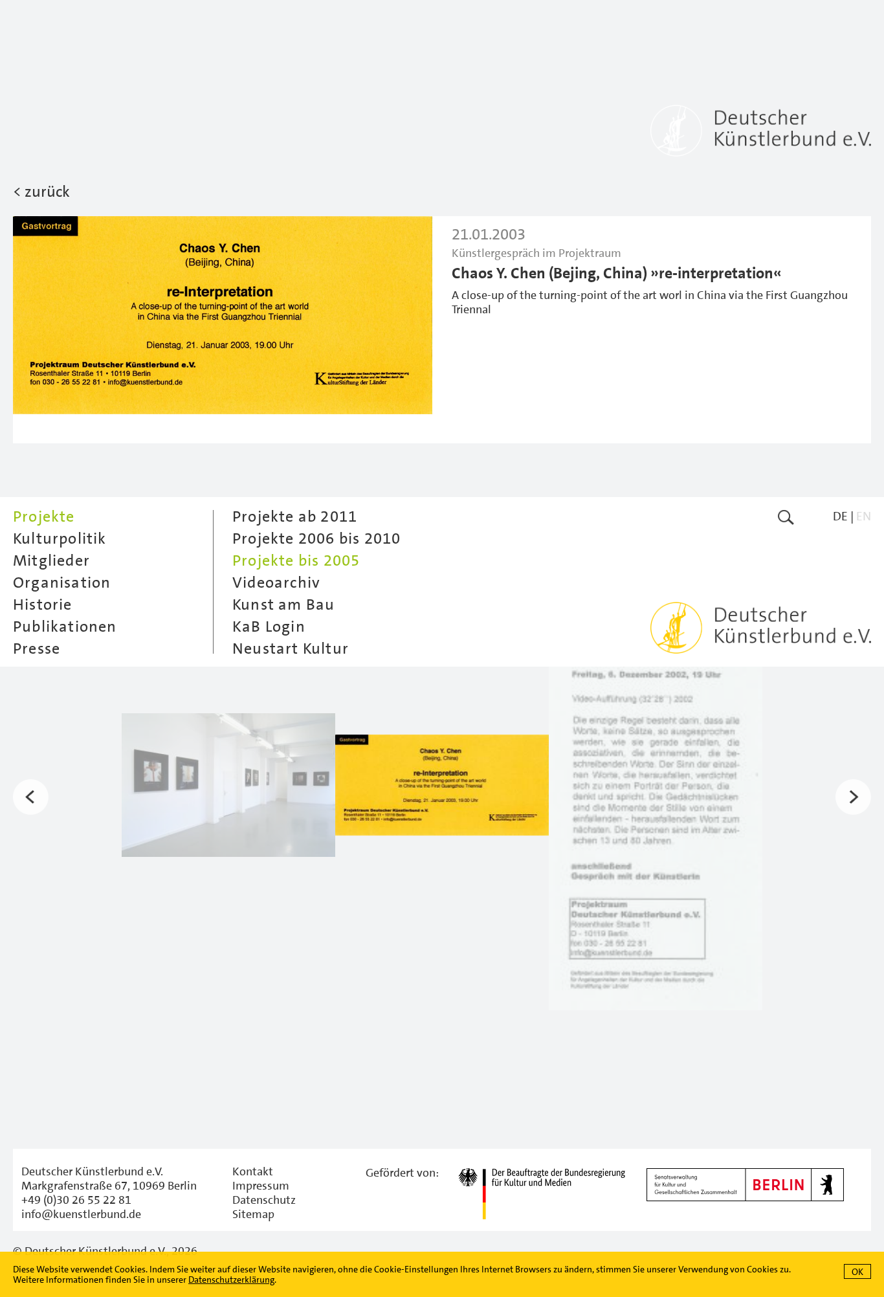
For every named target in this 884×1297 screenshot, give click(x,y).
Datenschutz (264, 1200)
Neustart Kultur (290, 648)
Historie (42, 604)
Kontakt (252, 1171)
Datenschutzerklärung (231, 1279)
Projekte (44, 516)
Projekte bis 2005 (296, 560)
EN (863, 516)
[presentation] (31, 797)
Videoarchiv (276, 582)
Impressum (260, 1185)
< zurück (41, 191)
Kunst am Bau (283, 604)
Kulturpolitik (60, 538)
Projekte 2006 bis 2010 (316, 538)
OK (857, 1272)
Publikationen (65, 626)
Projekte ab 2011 (294, 516)
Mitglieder (51, 560)
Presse (36, 648)
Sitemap (253, 1214)
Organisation (62, 582)
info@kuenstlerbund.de (81, 1214)
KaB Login (268, 626)
